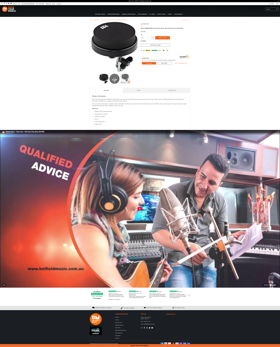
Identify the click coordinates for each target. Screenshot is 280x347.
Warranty (139, 90)
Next (188, 20)
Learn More (164, 63)
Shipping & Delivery (119, 325)
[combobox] (272, 9)
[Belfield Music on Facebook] (4, 3)
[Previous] (91, 47)
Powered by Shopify (114, 343)
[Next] (138, 47)
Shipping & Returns (172, 90)
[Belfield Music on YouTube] (11, 3)
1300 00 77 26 (16, 3)
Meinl (142, 26)
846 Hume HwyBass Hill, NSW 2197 (146, 318)
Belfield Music (96, 343)
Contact (58, 3)
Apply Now (149, 63)
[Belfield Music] (8, 9)
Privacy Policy (118, 335)
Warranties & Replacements (120, 330)
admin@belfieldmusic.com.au (149, 324)
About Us (117, 317)
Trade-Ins (48, 3)
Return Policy (117, 327)
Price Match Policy (119, 333)
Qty (141, 34)
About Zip (117, 338)
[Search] (277, 9)
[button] (140, 345)
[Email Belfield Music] (1, 3)
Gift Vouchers (40, 3)
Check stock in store (155, 45)
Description (106, 90)
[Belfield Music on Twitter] (8, 3)
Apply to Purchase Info (181, 63)
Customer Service (118, 322)
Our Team (117, 320)
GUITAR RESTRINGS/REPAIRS (28, 3)
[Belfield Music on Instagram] (6, 3)
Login (272, 3)
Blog (53, 3)
